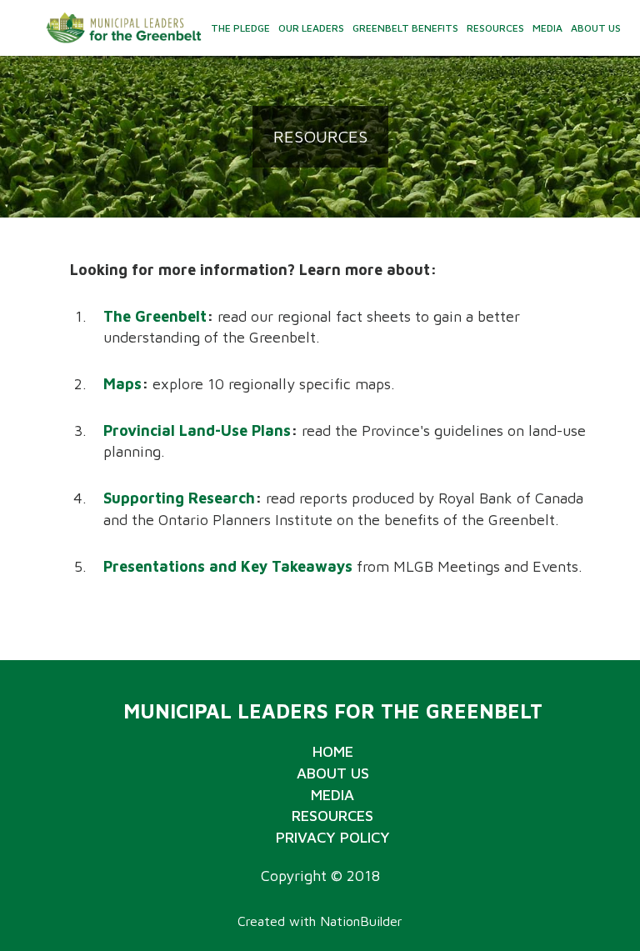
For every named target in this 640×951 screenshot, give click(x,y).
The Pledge (240, 28)
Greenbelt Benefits (405, 28)
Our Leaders (311, 28)
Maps (122, 384)
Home (332, 751)
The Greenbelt (155, 316)
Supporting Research (179, 498)
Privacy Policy (333, 837)
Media (547, 28)
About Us (596, 28)
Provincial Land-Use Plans (197, 430)
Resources (495, 28)
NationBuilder (361, 920)
